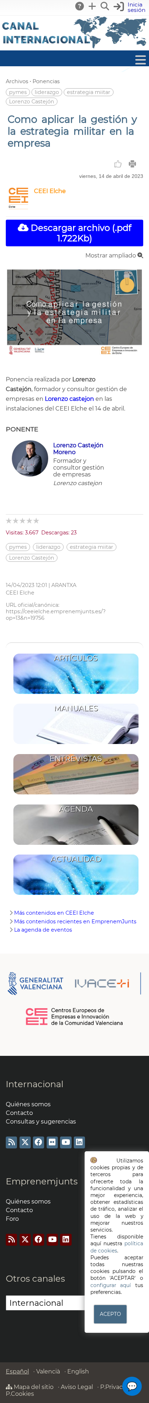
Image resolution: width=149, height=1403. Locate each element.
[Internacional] (74, 47)
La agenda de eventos (43, 930)
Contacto (19, 1113)
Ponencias (46, 81)
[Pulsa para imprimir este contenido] (132, 163)
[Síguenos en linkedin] (79, 1142)
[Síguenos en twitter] (25, 1142)
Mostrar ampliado (111, 255)
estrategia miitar (88, 92)
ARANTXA (63, 585)
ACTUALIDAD (76, 859)
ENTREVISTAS (76, 758)
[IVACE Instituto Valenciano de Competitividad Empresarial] (74, 983)
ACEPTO (110, 1314)
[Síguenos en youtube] (65, 1142)
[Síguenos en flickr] (52, 1142)
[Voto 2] (16, 520)
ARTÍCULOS (76, 658)
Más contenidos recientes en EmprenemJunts (75, 921)
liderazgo (47, 92)
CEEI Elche (50, 191)
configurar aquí (110, 1285)
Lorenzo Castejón (31, 101)
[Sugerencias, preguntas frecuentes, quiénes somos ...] (79, 6)
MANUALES (76, 708)
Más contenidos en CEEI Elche (54, 913)
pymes (18, 92)
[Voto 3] (23, 520)
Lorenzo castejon (69, 398)
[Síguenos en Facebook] (38, 1142)
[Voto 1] (9, 520)
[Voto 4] (29, 520)
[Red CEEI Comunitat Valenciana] (74, 1024)
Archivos (17, 81)
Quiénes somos (28, 1104)
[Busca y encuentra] (105, 6)
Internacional (34, 1084)
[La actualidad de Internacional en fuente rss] (11, 1142)
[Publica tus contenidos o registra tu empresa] (92, 6)
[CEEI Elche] (18, 207)
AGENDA (76, 808)
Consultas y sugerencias (41, 1121)
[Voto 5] (36, 520)
